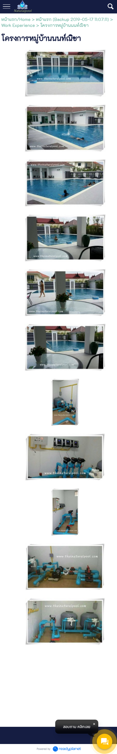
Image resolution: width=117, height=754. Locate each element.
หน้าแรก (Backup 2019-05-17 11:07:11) (72, 19)
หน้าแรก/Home (16, 19)
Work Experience (18, 25)
